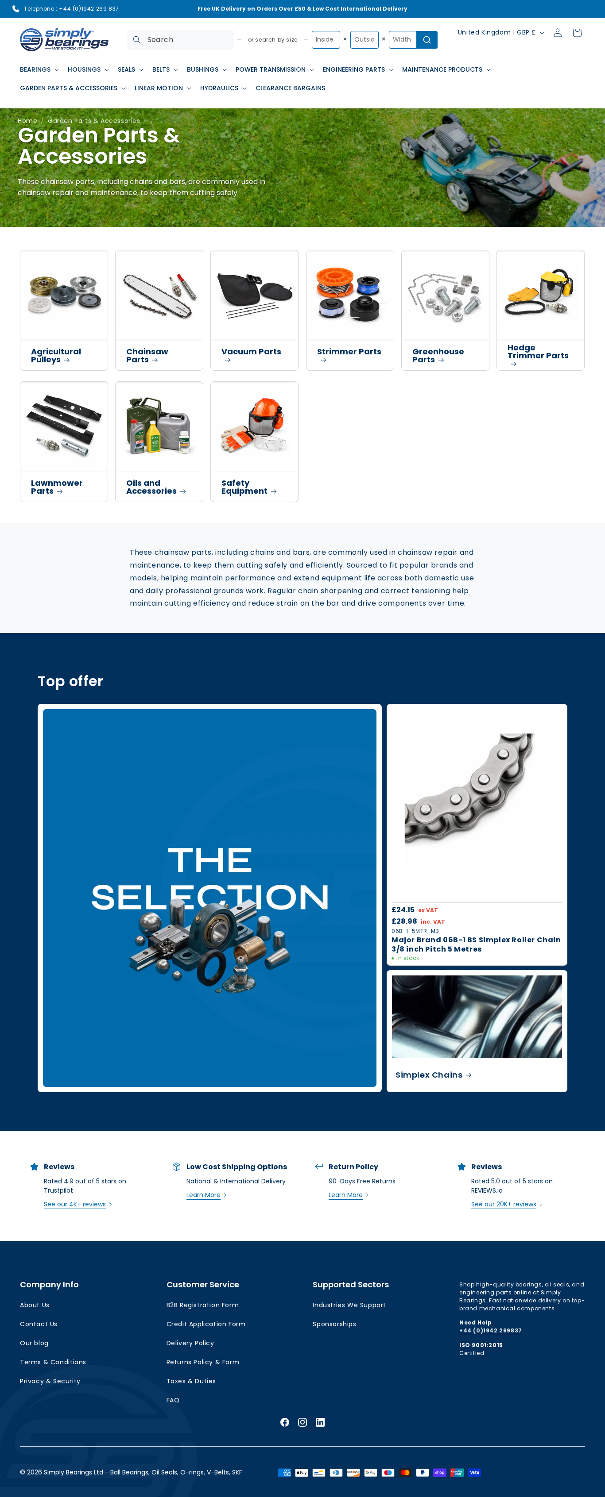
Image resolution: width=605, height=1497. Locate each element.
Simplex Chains (429, 1075)
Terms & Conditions (53, 1362)
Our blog (34, 1343)
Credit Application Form (206, 1324)
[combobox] (180, 40)
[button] (38, 69)
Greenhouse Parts (438, 355)
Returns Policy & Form (203, 1362)
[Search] (137, 40)
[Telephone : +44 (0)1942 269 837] (15, 8)
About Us (35, 1305)
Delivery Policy (190, 1343)
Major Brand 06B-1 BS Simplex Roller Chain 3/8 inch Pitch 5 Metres (476, 945)
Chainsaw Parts (147, 355)
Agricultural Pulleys (56, 355)
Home (27, 121)
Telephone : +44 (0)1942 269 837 (71, 8)
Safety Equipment (244, 486)
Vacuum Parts (251, 351)
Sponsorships (334, 1324)
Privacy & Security (50, 1381)
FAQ (173, 1400)
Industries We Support (349, 1305)
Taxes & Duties (191, 1381)
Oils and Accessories (151, 486)
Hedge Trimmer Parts (538, 351)
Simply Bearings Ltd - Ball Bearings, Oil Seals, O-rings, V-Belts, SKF (143, 1472)
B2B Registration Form (203, 1305)
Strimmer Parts (349, 351)
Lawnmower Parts (57, 486)
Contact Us (39, 1324)
